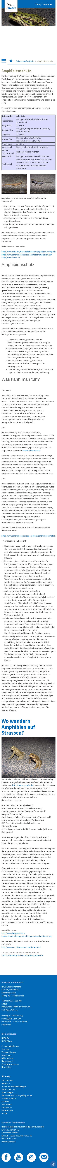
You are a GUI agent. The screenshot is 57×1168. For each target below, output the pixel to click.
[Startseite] (10, 61)
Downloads (7, 1055)
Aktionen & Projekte (25, 61)
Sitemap (6, 1076)
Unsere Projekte (9, 1098)
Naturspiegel (7, 1061)
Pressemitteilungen (10, 1046)
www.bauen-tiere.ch (31, 450)
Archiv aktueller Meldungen (14, 1086)
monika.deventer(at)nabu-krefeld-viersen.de (22, 955)
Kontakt (5, 1101)
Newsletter (7, 1067)
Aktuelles (6, 1083)
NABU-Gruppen (8, 1092)
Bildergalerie (7, 1058)
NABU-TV (5, 1038)
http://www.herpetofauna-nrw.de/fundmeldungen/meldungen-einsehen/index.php (27, 935)
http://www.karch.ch (11, 257)
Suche (4, 1113)
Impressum (7, 1107)
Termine (5, 1049)
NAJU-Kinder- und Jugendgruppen (17, 1095)
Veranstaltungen (9, 1052)
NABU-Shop (7, 1041)
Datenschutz (7, 1110)
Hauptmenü (42, 4)
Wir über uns (7, 1080)
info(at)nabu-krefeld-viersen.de (16, 1006)
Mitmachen (7, 1104)
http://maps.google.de (22, 785)
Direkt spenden (9, 1141)
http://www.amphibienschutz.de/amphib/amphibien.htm (27, 254)
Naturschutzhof (9, 1089)
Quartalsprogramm (10, 1064)
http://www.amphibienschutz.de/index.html (21, 947)
